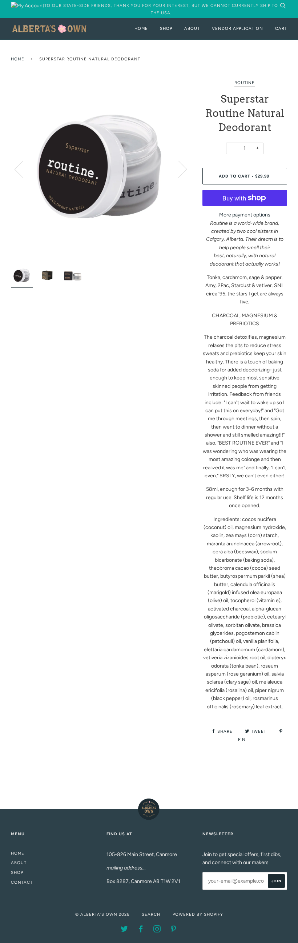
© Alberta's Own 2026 (102, 914)
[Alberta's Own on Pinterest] (173, 930)
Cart (281, 28)
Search (151, 914)
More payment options (244, 215)
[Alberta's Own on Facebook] (141, 930)
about (19, 862)
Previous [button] (23, 169)
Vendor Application (237, 28)
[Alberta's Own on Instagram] (157, 930)
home (17, 853)
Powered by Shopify (198, 914)
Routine (244, 82)
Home (141, 28)
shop (17, 872)
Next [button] (178, 169)
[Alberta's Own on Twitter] (124, 930)
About (192, 28)
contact (22, 882)
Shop (166, 28)
